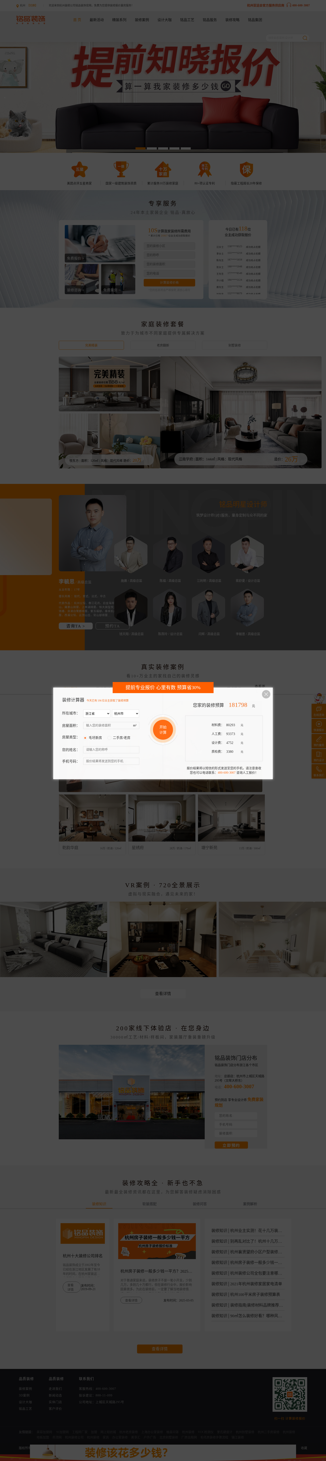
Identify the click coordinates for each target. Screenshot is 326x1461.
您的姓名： (71, 750)
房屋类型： (71, 737)
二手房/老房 (121, 737)
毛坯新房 (95, 737)
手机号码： (71, 761)
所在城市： (71, 713)
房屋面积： (71, 726)
